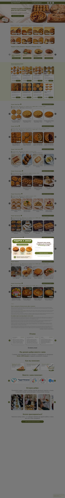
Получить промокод (44, 253)
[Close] (52, 239)
